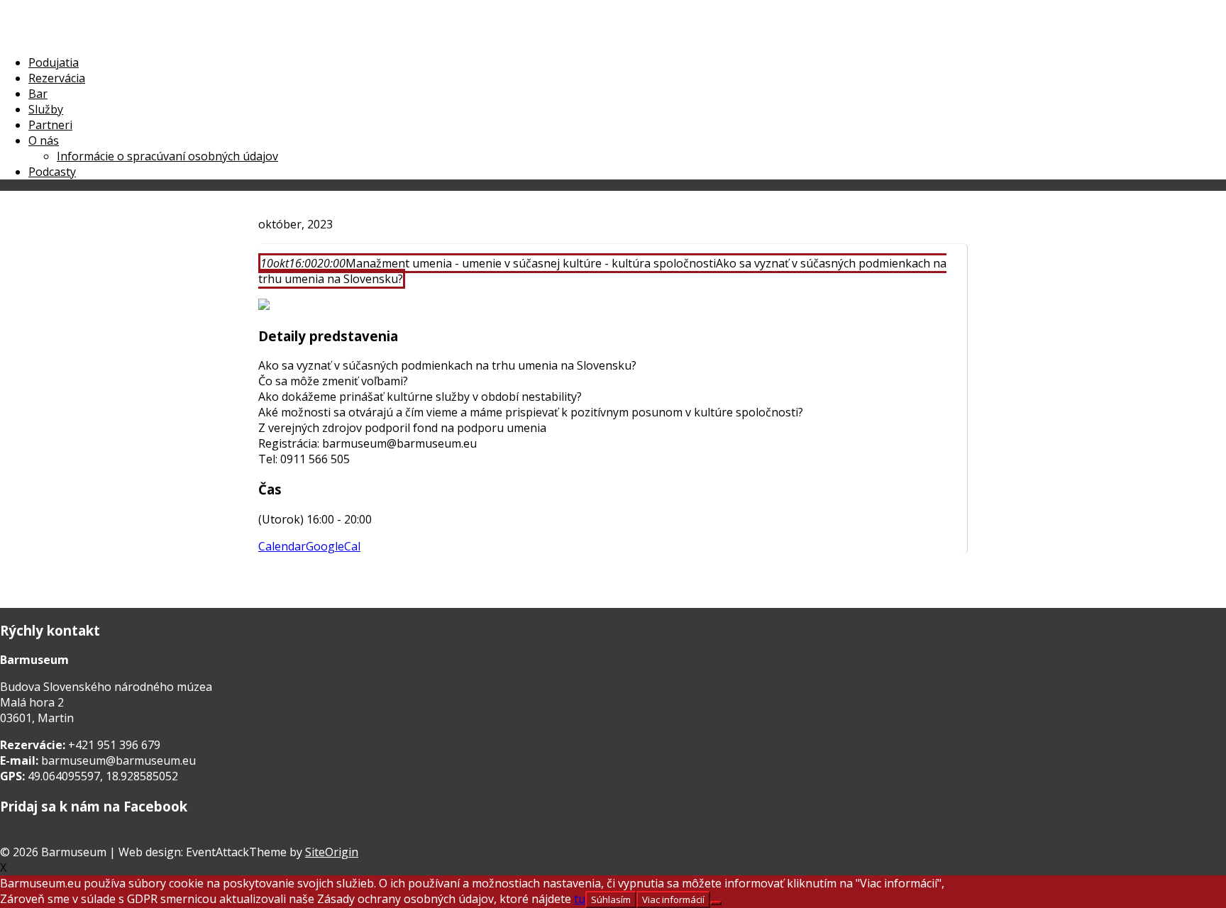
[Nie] (716, 903)
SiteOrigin (331, 852)
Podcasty (52, 171)
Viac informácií (673, 899)
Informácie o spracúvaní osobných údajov (167, 156)
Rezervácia (56, 78)
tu (579, 899)
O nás (43, 140)
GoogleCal (333, 546)
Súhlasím (611, 899)
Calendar (282, 546)
